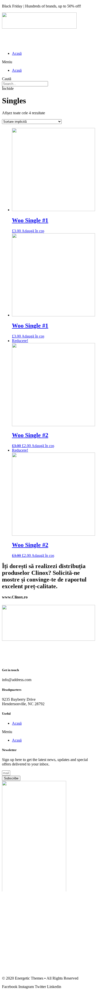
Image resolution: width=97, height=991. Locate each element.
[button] (48, 62)
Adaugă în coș (33, 231)
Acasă (17, 53)
